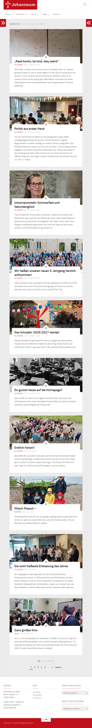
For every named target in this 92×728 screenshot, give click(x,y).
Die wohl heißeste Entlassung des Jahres (41, 566)
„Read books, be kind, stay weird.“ (36, 61)
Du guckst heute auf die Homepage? (38, 390)
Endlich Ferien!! (24, 447)
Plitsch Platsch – (25, 508)
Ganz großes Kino (25, 630)
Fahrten (17, 512)
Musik (16, 634)
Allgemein (18, 65)
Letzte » (58, 667)
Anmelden (37, 692)
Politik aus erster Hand (29, 129)
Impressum (37, 698)
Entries (37, 695)
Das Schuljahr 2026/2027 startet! (36, 332)
